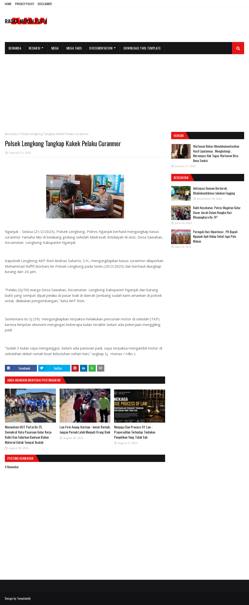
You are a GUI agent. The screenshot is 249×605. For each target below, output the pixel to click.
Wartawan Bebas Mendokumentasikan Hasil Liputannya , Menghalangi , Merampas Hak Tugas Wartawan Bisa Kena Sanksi (216, 153)
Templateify (24, 598)
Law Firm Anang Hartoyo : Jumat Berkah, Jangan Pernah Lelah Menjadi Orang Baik (85, 429)
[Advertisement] (124, 91)
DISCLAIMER (45, 4)
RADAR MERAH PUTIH (26, 21)
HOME (8, 4)
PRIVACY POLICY (24, 4)
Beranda (11, 134)
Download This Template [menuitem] (142, 48)
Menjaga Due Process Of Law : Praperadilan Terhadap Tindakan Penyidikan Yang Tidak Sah (134, 432)
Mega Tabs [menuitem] (74, 48)
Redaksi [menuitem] (34, 48)
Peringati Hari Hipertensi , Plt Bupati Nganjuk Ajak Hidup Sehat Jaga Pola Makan (215, 236)
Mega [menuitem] (55, 48)
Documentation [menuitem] (100, 48)
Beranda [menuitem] (15, 48)
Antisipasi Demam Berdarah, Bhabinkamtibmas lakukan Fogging (214, 191)
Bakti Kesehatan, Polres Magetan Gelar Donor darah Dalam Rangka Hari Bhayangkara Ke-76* (217, 212)
